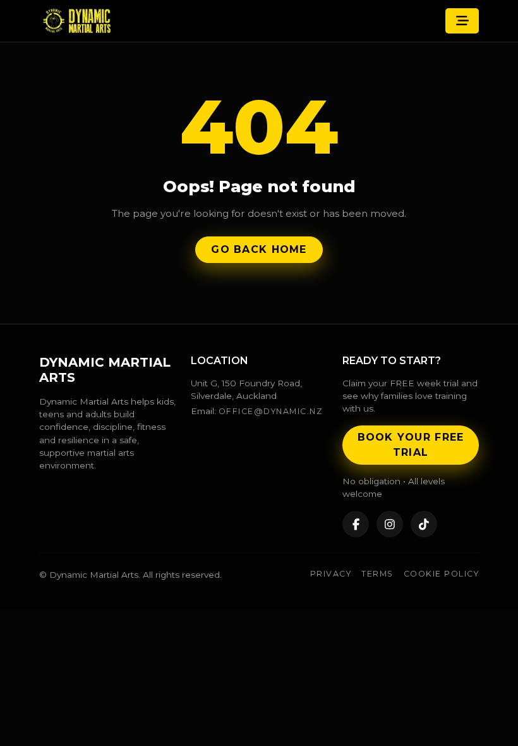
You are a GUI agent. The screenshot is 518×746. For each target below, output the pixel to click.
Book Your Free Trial (411, 444)
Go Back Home (258, 249)
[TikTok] (424, 524)
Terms (377, 573)
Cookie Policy (441, 573)
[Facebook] (355, 524)
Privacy (330, 573)
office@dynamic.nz (271, 411)
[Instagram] (389, 524)
